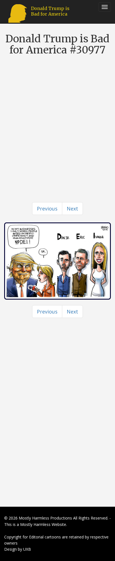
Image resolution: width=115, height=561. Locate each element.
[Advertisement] (57, 118)
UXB (27, 549)
